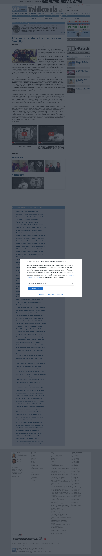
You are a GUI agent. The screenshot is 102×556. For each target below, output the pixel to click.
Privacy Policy (60, 294)
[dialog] (51, 278)
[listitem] (51, 283)
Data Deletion (42, 294)
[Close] (78, 261)
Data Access (51, 294)
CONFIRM (35, 288)
